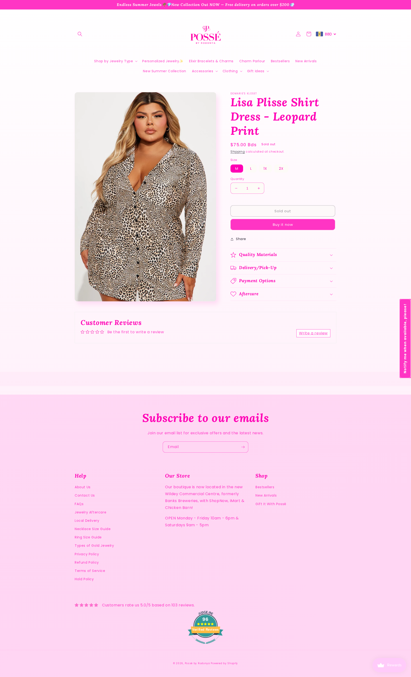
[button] (80, 34)
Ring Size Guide (88, 537)
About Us (83, 487)
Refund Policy (87, 562)
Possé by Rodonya (197, 663)
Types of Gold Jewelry (94, 545)
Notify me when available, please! (405, 338)
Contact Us (85, 495)
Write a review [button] (313, 333)
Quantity (237, 179)
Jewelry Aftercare (90, 512)
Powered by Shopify (224, 663)
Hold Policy (84, 579)
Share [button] (241, 239)
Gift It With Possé (270, 504)
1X (265, 168)
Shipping (237, 152)
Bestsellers (264, 487)
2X (281, 168)
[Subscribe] (243, 447)
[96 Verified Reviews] (205, 646)
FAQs (79, 504)
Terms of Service (90, 570)
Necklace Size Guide (93, 529)
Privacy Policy (87, 554)
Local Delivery (87, 520)
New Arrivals (266, 495)
